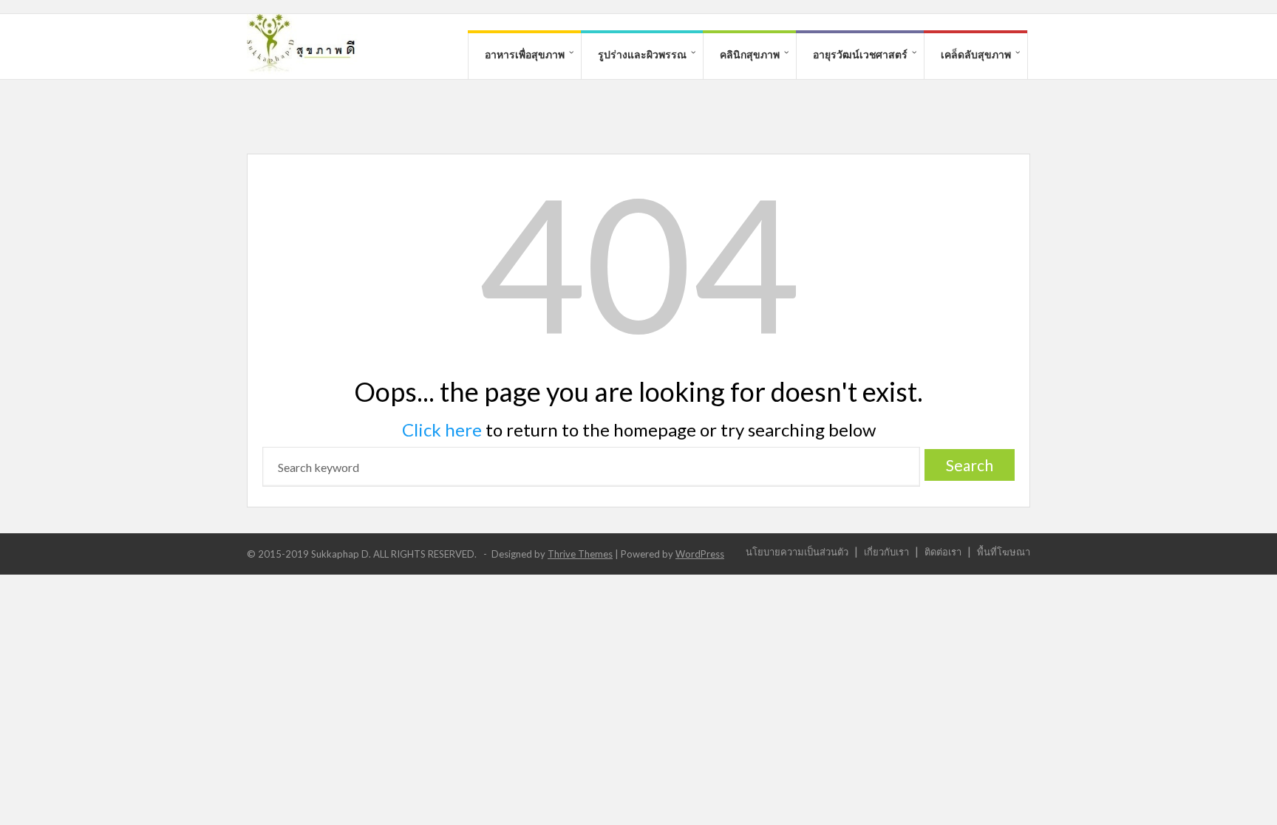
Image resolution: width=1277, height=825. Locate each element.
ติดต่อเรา (942, 551)
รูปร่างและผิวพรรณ (642, 54)
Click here (442, 429)
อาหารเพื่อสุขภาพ (525, 54)
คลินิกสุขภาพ (750, 54)
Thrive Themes (580, 554)
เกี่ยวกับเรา (886, 551)
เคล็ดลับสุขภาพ (976, 54)
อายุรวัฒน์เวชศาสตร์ (860, 54)
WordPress (699, 554)
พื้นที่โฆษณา (1003, 551)
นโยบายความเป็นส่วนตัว (797, 551)
